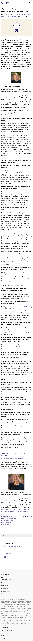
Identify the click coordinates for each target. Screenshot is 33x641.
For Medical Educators (9, 550)
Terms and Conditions (6, 630)
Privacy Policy (4, 633)
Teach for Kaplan (6, 594)
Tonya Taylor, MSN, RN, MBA (23, 307)
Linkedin (5, 556)
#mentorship (5, 524)
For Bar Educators (8, 553)
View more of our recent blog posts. (12, 459)
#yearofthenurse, (6, 522)
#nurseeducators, (6, 516)
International (5, 585)
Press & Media (5, 591)
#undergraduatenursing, (8, 518)
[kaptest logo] (5, 2)
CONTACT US (5, 574)
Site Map (3, 636)
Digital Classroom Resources (11, 547)
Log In (3, 577)
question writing (14, 330)
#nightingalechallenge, (8, 520)
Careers (3, 583)
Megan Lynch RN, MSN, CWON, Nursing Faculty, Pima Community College (16, 15)
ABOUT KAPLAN (6, 580)
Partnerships (5, 588)
